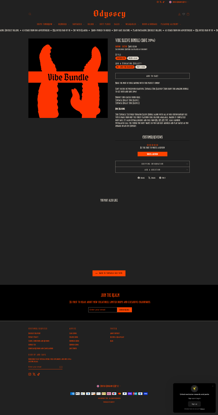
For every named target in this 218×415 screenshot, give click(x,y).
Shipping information (152, 163)
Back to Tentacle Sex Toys (111, 273)
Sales (117, 24)
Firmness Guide (74, 340)
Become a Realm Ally (117, 337)
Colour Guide (73, 337)
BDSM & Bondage (150, 24)
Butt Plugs (105, 24)
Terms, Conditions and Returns (38, 340)
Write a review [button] (152, 154)
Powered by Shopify (109, 402)
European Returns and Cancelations (40, 348)
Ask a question (152, 169)
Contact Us (32, 344)
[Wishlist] (183, 14)
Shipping (127, 49)
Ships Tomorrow (45, 24)
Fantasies (78, 24)
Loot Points (73, 348)
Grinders (63, 24)
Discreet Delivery (34, 333)
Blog (111, 340)
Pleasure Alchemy (170, 24)
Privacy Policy (33, 337)
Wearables (131, 24)
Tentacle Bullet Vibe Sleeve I (127, 100)
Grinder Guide (74, 344)
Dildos (91, 24)
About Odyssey (115, 333)
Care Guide (73, 333)
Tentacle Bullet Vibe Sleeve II (127, 103)
